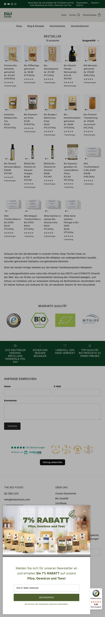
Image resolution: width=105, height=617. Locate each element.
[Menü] (100, 590)
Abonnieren (46, 597)
